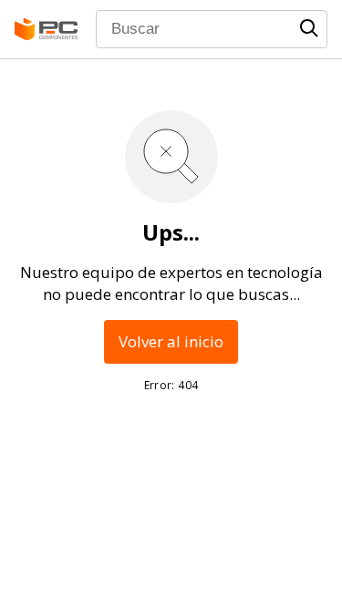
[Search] (309, 28)
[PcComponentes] (46, 29)
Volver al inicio (171, 341)
